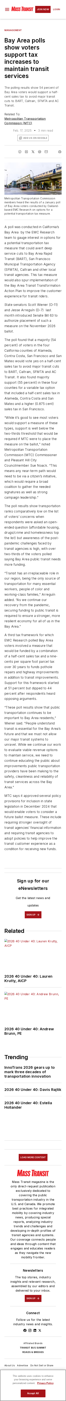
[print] (60, 152)
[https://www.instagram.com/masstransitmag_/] (30, 1330)
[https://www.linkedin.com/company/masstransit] (35, 1330)
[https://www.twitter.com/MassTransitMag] (40, 1330)
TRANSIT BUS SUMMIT (33, 1347)
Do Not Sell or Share (42, 1365)
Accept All (33, 1393)
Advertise (22, 1365)
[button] (7, 9)
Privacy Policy (45, 1383)
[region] (33, 1385)
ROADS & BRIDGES (33, 1352)
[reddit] (39, 152)
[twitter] (33, 152)
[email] (46, 152)
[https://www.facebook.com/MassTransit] (25, 1330)
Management (13, 30)
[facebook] (20, 152)
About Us (9, 1365)
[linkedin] (26, 152)
